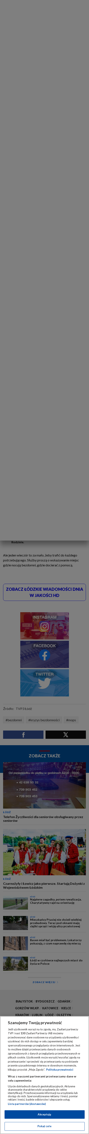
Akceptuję (44, 1114)
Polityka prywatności (59, 1069)
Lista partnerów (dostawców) (27, 1104)
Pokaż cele (44, 1126)
